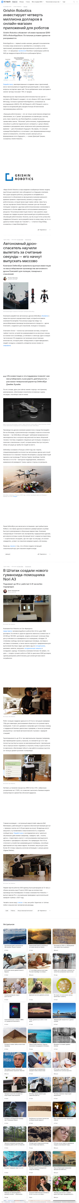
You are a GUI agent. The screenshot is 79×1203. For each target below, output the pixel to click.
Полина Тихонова (13, 278)
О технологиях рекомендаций (54, 1201)
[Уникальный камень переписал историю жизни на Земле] (39, 940)
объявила (45, 316)
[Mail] (2, 2)
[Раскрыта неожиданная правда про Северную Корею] (14, 1113)
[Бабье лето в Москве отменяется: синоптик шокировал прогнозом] (64, 965)
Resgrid (15, 496)
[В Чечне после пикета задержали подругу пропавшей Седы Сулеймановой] (64, 1138)
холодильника (40, 646)
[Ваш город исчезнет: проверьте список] (64, 1113)
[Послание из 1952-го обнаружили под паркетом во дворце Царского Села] (64, 940)
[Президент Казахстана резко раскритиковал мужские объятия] (14, 1063)
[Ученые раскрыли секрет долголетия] (14, 989)
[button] (19, 69)
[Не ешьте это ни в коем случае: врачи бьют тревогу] (64, 989)
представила (7, 631)
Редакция (26, 1201)
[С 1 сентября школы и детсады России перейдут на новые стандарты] (39, 965)
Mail (2, 1201)
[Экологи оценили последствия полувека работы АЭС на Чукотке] (14, 1138)
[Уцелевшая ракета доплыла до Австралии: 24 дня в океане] (14, 940)
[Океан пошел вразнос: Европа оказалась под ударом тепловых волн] (39, 1039)
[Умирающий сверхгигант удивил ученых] (64, 1014)
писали (12, 546)
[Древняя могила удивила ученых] (39, 989)
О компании (7, 1201)
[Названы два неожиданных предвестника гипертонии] (39, 1063)
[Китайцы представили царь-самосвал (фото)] (39, 1088)
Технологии (28, 239)
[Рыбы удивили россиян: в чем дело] (39, 1014)
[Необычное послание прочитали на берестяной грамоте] (39, 1113)
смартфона (7, 345)
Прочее (25, 6)
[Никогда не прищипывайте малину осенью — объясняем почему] (14, 1187)
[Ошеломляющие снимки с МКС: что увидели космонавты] (14, 1014)
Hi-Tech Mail (20, 239)
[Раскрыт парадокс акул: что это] (14, 1162)
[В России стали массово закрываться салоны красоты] (64, 1063)
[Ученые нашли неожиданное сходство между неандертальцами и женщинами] (39, 1162)
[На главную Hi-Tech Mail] (6, 2)
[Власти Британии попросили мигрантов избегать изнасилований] (64, 1162)
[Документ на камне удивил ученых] (64, 1039)
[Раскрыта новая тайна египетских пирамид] (14, 1039)
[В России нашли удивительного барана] (14, 965)
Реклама (13, 1201)
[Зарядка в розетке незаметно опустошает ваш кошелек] (14, 1088)
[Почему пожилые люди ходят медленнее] (64, 1088)
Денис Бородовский (13, 590)
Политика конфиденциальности (69, 1201)
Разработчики (8, 84)
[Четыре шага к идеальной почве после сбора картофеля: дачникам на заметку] (39, 1138)
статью (20, 902)
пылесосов (22, 51)
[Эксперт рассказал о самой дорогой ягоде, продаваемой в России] (64, 1187)
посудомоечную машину (33, 648)
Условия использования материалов (38, 1201)
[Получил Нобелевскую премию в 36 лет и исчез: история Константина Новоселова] (39, 1187)
